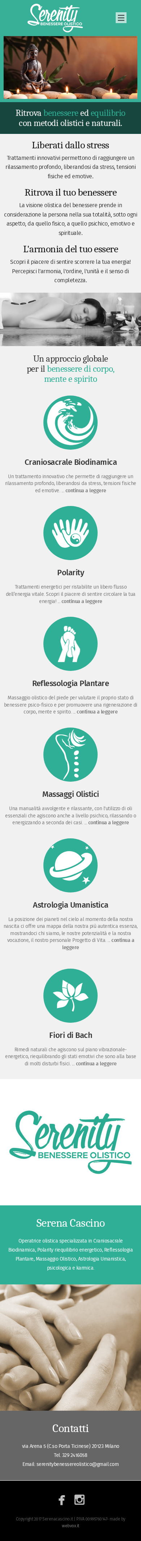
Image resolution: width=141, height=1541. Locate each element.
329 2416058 (74, 1455)
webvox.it (70, 1526)
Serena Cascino (56, 18)
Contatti (70, 1428)
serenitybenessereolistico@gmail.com (78, 1464)
